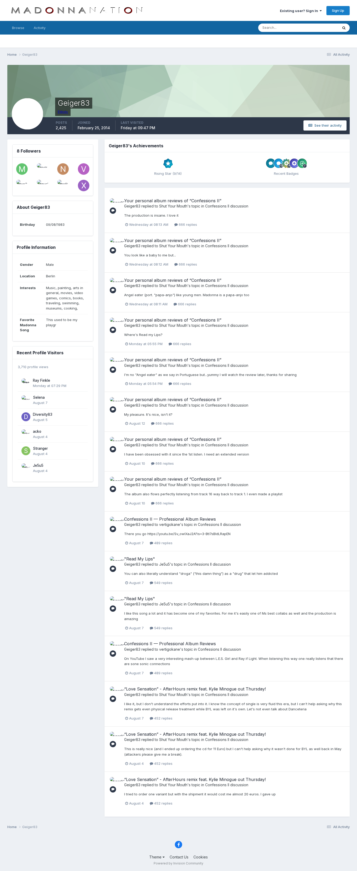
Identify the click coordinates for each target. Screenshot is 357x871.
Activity (39, 28)
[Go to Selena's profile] (25, 399)
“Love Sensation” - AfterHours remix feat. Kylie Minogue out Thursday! (195, 689)
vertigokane (169, 524)
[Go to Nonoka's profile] (42, 169)
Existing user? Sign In (300, 11)
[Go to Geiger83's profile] (115, 204)
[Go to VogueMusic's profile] (42, 185)
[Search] (344, 28)
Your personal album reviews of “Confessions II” (172, 200)
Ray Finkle (41, 380)
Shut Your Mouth (173, 206)
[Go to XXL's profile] (83, 185)
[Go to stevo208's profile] (22, 185)
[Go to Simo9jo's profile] (63, 185)
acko (37, 431)
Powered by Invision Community (178, 863)
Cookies (200, 857)
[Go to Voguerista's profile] (83, 169)
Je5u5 (38, 465)
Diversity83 (42, 414)
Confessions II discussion (226, 206)
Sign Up (338, 10)
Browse (18, 28)
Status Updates (319, 28)
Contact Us (179, 857)
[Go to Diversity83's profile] (25, 416)
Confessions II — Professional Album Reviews (170, 519)
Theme (156, 857)
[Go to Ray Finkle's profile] (25, 382)
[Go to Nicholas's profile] (63, 169)
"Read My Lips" (139, 558)
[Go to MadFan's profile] (22, 169)
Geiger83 (132, 206)
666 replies (187, 224)
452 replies (162, 718)
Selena (39, 397)
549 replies (162, 583)
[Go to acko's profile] (25, 433)
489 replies (162, 543)
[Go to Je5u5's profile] (25, 467)
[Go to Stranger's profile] (25, 450)
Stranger (40, 448)
